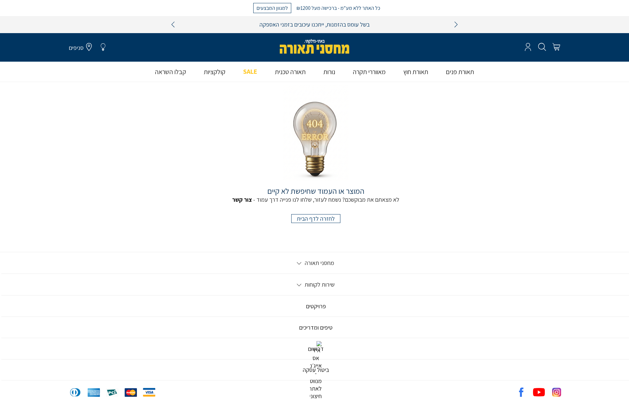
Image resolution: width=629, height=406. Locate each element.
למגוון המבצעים (272, 7)
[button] (556, 47)
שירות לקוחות (318, 284)
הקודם (173, 24)
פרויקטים (316, 306)
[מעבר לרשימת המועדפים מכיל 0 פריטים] (103, 47)
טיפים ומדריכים (316, 327)
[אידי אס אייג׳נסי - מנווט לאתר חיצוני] (316, 396)
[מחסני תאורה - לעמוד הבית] (314, 46)
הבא (456, 24)
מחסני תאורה (318, 263)
